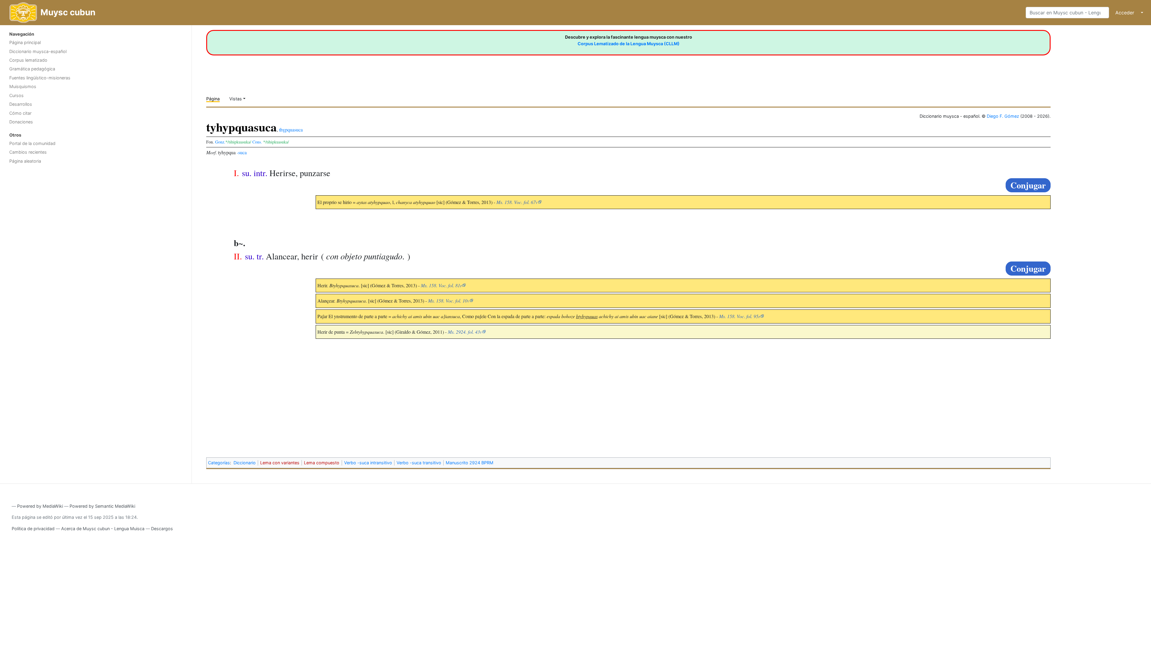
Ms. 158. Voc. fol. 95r (739, 316)
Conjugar (1028, 185)
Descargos (162, 528)
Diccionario (244, 462)
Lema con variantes (279, 462)
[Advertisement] (95, 214)
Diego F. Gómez (1003, 116)
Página (213, 98)
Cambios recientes (28, 152)
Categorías (219, 462)
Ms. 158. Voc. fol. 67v (517, 202)
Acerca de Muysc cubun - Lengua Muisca (102, 528)
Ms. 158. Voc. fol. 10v (448, 300)
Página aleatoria (25, 161)
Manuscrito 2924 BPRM (469, 462)
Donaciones (21, 121)
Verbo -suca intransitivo (368, 462)
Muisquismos (22, 86)
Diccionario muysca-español (38, 51)
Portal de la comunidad (32, 143)
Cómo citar (20, 113)
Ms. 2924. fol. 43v (465, 332)
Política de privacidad (33, 528)
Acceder (1124, 13)
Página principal (25, 42)
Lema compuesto (321, 462)
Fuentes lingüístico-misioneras (39, 77)
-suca (242, 152)
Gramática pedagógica (32, 68)
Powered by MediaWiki (40, 506)
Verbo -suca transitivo (419, 462)
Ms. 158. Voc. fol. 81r (441, 285)
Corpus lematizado (28, 60)
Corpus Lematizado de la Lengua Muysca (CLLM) (629, 43)
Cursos (16, 95)
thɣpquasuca (291, 129)
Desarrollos (20, 104)
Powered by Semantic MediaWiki (102, 506)
